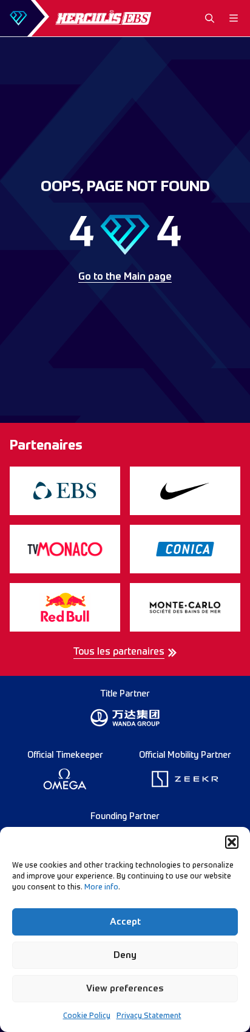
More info (101, 887)
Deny (125, 955)
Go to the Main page (125, 277)
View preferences (125, 988)
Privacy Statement (149, 1016)
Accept (125, 921)
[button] (232, 842)
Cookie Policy (86, 1016)
